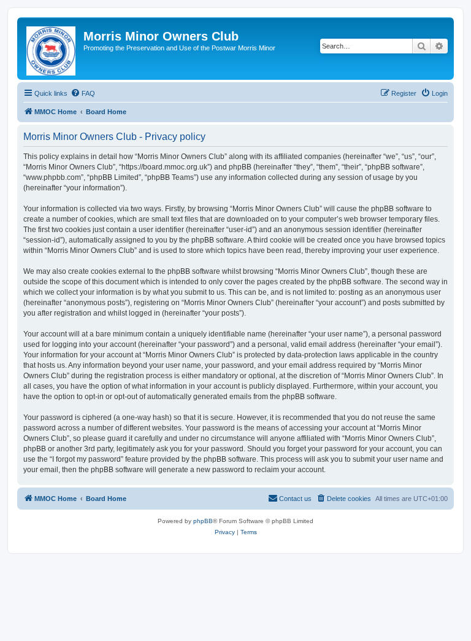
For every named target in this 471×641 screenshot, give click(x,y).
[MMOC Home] (51, 48)
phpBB (203, 521)
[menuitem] (83, 93)
